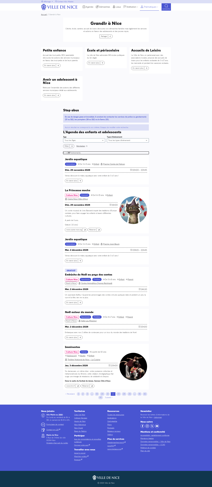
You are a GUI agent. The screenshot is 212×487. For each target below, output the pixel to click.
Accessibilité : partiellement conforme (154, 435)
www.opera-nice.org (76, 230)
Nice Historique (80, 425)
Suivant (108, 397)
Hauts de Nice (79, 421)
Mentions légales (147, 438)
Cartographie (112, 421)
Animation (70, 164)
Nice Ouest (78, 428)
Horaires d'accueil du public (57, 443)
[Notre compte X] (152, 427)
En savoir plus (49, 65)
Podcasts (110, 428)
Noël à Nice (71, 283)
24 (124, 394)
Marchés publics (81, 456)
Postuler (78, 460)
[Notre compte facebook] (142, 427)
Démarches (104, 7)
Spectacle (85, 279)
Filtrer (67, 146)
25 (130, 394)
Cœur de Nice (79, 415)
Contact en (53, 430)
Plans (109, 425)
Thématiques (150, 7)
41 (139, 394)
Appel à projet (79, 453)
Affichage (47, 2)
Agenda (89, 7)
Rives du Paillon (80, 431)
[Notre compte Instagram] (147, 427)
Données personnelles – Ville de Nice (155, 441)
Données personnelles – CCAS (152, 445)
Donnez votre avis (82, 445)
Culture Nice (72, 195)
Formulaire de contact (55, 424)
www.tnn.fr (73, 386)
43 (101, 397)
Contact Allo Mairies (65, 2)
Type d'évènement (114, 137)
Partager (104, 36)
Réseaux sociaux (113, 431)
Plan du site (145, 451)
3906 (61, 415)
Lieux (118, 7)
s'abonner (158, 417)
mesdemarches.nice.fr (116, 442)
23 (119, 394)
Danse (84, 352)
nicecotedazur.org (115, 449)
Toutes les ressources (115, 415)
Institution (131, 7)
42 (145, 394)
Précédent (71, 394)
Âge (64, 137)
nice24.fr (111, 446)
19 (97, 394)
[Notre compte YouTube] (157, 427)
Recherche (166, 9)
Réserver (95, 230)
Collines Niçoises (80, 418)
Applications (111, 418)
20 (102, 394)
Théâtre (97, 279)
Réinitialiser (80, 146)
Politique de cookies (148, 448)
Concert (84, 195)
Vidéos (110, 435)
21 (108, 394)
